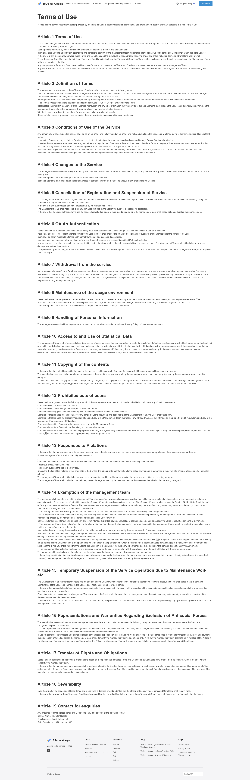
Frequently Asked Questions (118, 3)
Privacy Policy (184, 748)
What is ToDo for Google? (78, 3)
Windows (116, 748)
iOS (114, 756)
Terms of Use (183, 744)
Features (97, 3)
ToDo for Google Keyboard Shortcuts (155, 755)
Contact (137, 3)
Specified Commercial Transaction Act (187, 753)
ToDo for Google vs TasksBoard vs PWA (157, 751)
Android (116, 760)
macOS (116, 744)
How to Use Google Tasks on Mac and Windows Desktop (156, 745)
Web (114, 752)
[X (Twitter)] (48, 750)
